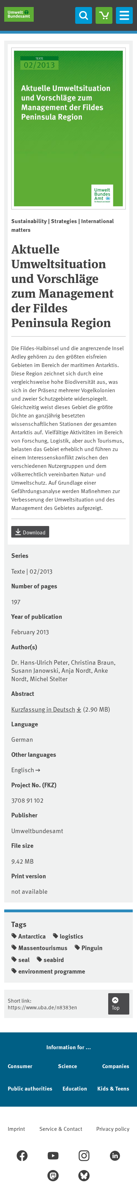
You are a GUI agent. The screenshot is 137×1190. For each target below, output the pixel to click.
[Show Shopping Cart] (104, 15)
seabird (54, 959)
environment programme (51, 971)
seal (24, 959)
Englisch (22, 770)
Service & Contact (60, 1128)
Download (34, 532)
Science (67, 1066)
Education (75, 1088)
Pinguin (92, 947)
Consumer (20, 1066)
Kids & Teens (113, 1088)
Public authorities (30, 1088)
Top (116, 1007)
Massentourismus (42, 947)
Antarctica (32, 936)
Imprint (16, 1128)
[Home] (19, 14)
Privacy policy (112, 1128)
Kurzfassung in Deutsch (43, 709)
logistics (71, 936)
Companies (115, 1066)
